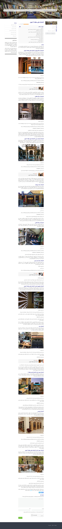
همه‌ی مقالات (25, 3)
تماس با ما (49, 525)
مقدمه (42, 28)
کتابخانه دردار (41, 38)
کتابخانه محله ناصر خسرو (39, 35)
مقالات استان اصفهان (13, 24)
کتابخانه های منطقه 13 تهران (32, 175)
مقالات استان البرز (14, 26)
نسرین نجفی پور (54, 27)
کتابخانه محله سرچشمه (39, 33)
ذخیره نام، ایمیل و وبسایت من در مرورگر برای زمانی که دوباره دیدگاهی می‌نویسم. (33, 512)
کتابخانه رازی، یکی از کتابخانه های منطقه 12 (36, 39)
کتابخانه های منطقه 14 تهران (33, 274)
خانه (40, 3)
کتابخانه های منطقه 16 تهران (33, 361)
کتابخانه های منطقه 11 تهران (33, 89)
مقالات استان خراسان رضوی (12, 30)
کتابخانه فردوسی (40, 40)
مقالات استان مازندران (13, 32)
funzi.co (11, 45)
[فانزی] (52, 3)
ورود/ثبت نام (20, 3)
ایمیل (43, 508)
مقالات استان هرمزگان (13, 34)
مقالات (52, 525)
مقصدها (55, 525)
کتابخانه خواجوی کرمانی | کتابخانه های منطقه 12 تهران (35, 37)
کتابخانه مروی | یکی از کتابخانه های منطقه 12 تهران (35, 42)
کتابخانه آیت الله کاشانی (39, 34)
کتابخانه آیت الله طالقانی (39, 30)
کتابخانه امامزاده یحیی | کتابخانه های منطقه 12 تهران (35, 32)
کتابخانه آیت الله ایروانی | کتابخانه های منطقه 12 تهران (35, 29)
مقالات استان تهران (54, 30)
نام (29, 508)
